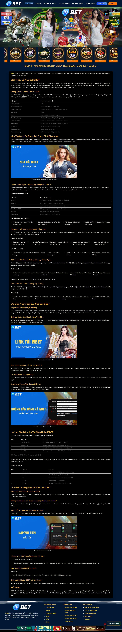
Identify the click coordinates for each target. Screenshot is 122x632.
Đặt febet (44, 61)
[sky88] (6, 21)
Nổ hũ (47, 619)
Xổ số (47, 622)
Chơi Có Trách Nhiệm (91, 610)
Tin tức (38, 4)
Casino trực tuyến (51, 613)
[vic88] (39, 628)
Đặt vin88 (87, 61)
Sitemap (87, 619)
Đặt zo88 (72, 61)
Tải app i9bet (69, 621)
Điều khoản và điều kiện (92, 607)
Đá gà (47, 616)
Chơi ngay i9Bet (113, 624)
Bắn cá (48, 610)
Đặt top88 (16, 61)
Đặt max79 (101, 61)
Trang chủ (29, 4)
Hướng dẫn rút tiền (70, 618)
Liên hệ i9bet (90, 4)
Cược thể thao (50, 607)
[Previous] (4, 27)
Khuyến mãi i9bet (49, 4)
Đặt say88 (30, 61)
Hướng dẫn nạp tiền (71, 615)
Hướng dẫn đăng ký (71, 607)
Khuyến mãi (88, 616)
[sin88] (6, 14)
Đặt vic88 (58, 61)
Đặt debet (115, 61)
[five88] (114, 14)
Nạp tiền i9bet (64, 4)
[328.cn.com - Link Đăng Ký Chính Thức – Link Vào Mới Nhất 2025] (13, 4)
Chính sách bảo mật (90, 613)
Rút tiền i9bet (77, 4)
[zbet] (114, 21)
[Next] (117, 27)
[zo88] (83, 628)
